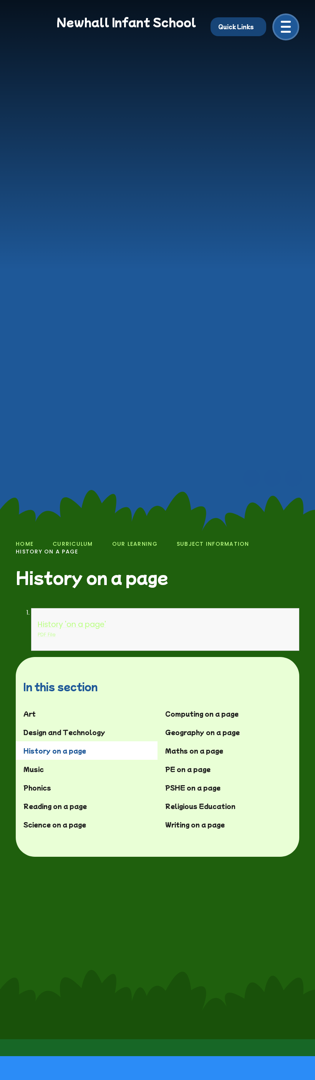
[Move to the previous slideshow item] (251, 478)
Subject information (213, 544)
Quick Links (236, 26)
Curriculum (73, 544)
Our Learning (135, 544)
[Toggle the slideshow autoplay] (293, 478)
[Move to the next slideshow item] (272, 478)
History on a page (47, 551)
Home (24, 544)
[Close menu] (285, 26)
